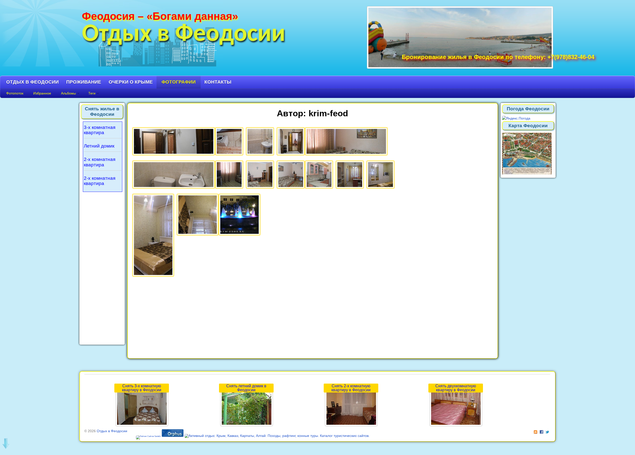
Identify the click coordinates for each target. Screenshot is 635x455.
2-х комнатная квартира (99, 162)
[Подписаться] (536, 431)
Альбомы (68, 93)
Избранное (42, 93)
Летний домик (99, 146)
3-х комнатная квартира (99, 130)
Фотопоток (14, 93)
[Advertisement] (102, 266)
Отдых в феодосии (32, 82)
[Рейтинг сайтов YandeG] (148, 436)
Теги (91, 93)
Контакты (217, 82)
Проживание (83, 82)
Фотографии (178, 82)
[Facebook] (542, 431)
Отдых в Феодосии (183, 34)
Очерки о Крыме (131, 82)
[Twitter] (547, 431)
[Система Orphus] (173, 436)
